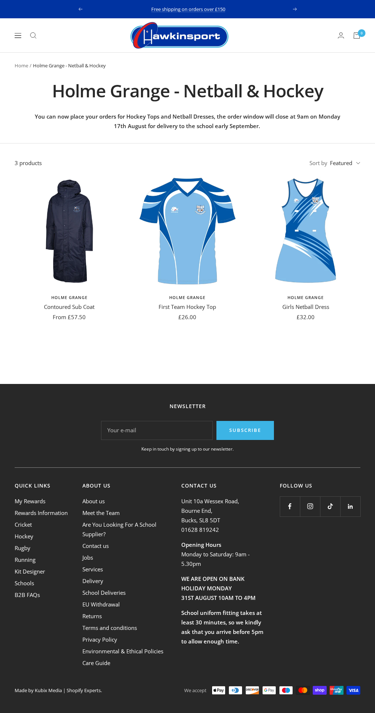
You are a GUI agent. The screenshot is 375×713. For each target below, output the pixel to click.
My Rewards (30, 501)
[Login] (341, 35)
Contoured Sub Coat (69, 306)
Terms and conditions (109, 627)
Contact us (95, 545)
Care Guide (96, 663)
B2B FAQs (27, 594)
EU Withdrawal (101, 604)
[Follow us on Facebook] (290, 506)
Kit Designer (30, 571)
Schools (24, 583)
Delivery (92, 581)
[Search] (33, 35)
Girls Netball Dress (305, 306)
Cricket (23, 524)
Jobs (87, 557)
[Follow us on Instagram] (310, 506)
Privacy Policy (99, 639)
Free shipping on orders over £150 (188, 9)
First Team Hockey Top (187, 306)
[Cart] (356, 35)
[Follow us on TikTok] (330, 506)
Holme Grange (69, 297)
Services (92, 569)
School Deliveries (104, 592)
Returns (92, 616)
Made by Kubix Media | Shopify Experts (58, 690)
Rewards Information (41, 512)
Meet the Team (101, 512)
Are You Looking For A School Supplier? (119, 529)
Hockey (24, 536)
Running (25, 559)
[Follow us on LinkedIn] (350, 506)
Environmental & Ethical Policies (122, 651)
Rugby (22, 548)
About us (93, 501)
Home (21, 65)
